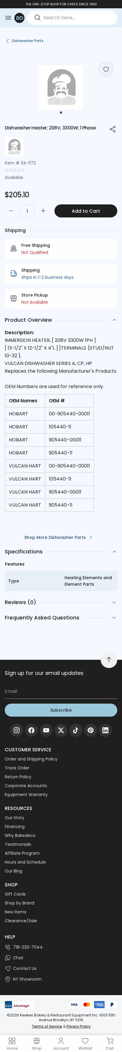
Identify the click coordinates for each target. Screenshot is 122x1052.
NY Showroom (27, 979)
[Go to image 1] (61, 112)
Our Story (14, 818)
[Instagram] (16, 730)
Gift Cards (15, 894)
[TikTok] (75, 730)
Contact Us (24, 968)
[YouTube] (46, 730)
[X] (61, 730)
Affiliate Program (22, 853)
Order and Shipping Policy (31, 759)
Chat (18, 958)
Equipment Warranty (26, 795)
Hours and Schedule (25, 862)
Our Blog (13, 871)
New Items (15, 912)
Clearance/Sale (21, 921)
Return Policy (18, 777)
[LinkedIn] (105, 730)
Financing (15, 827)
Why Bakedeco (20, 835)
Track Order (17, 768)
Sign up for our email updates (44, 673)
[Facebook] (31, 730)
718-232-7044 (28, 947)
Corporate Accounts (26, 786)
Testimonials (18, 844)
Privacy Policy (79, 1026)
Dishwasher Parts (28, 40)
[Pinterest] (90, 730)
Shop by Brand (19, 903)
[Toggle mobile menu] (8, 17)
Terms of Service (47, 1026)
